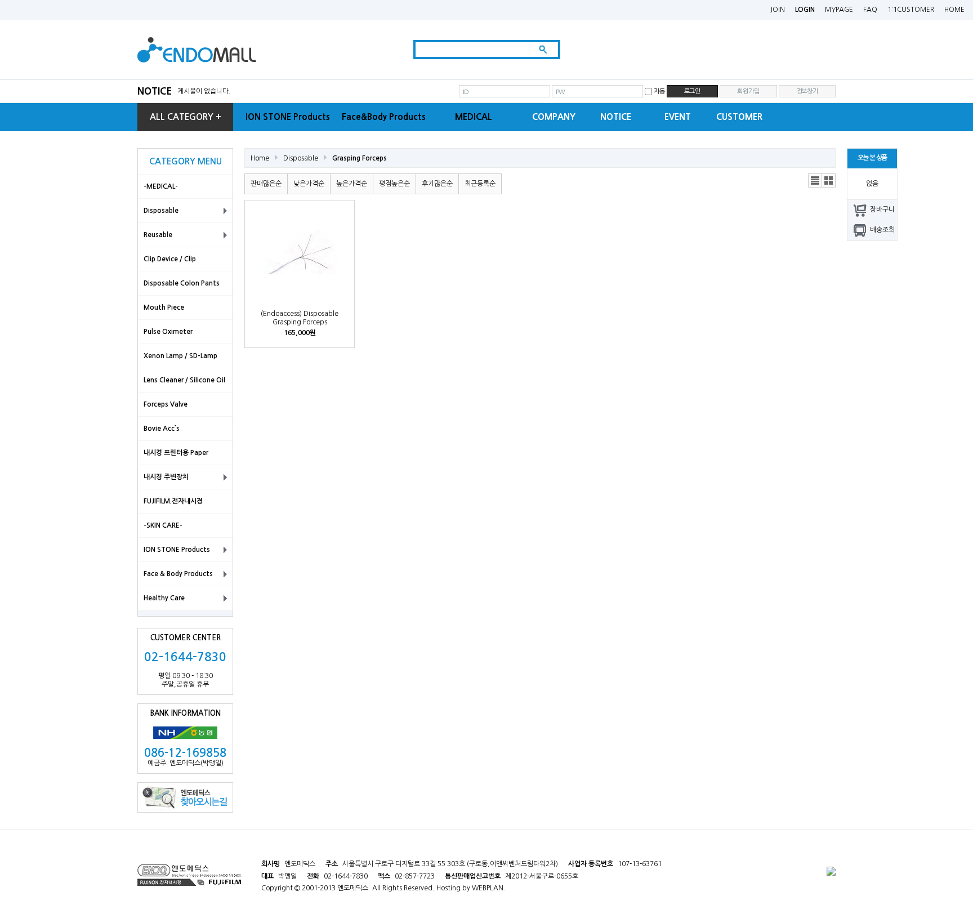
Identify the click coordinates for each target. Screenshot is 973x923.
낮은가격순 (308, 183)
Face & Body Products (178, 573)
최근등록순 (480, 183)
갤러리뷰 (829, 181)
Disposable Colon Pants (182, 283)
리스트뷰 (815, 181)
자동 (659, 91)
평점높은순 (394, 183)
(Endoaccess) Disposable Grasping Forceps (299, 317)
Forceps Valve (166, 404)
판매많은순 (266, 183)
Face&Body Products (384, 117)
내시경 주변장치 (166, 477)
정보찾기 (807, 91)
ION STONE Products (288, 117)
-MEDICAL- (161, 186)
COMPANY (553, 117)
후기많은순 (437, 183)
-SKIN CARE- (163, 525)
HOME (954, 9)
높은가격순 (351, 183)
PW (560, 91)
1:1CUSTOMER (910, 9)
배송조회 (882, 229)
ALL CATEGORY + (185, 117)
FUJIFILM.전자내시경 (173, 501)
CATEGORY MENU (185, 161)
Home (260, 158)
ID (465, 91)
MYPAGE (839, 9)
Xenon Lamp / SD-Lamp (180, 356)
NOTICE (154, 91)
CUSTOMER (739, 117)
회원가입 (748, 91)
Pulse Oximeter (168, 331)
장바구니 (882, 209)
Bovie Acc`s (162, 428)
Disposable (161, 210)
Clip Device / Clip (170, 259)
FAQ (870, 9)
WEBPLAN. (489, 888)
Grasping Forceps (359, 158)
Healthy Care (164, 598)
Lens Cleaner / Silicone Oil (184, 380)
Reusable (158, 234)
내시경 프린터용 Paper (176, 452)
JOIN (777, 9)
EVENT (677, 117)
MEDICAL (473, 117)
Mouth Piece (164, 307)
